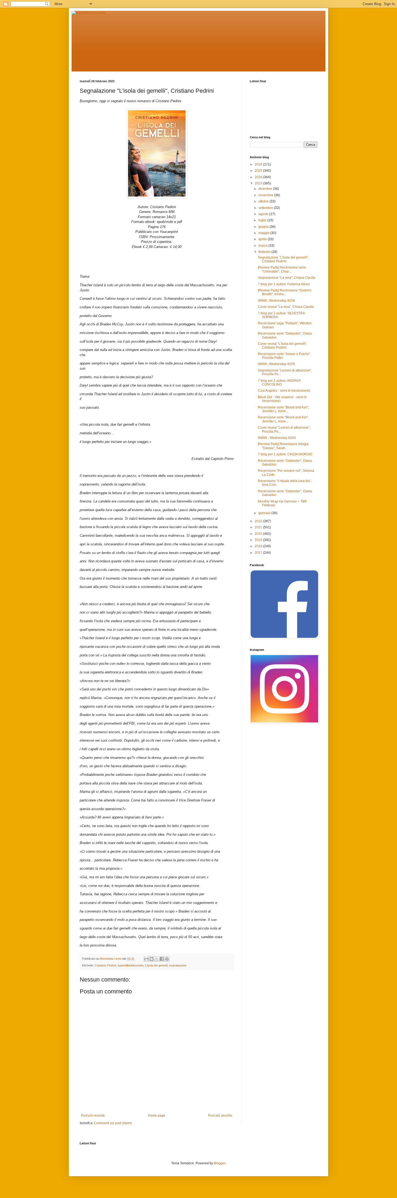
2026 (259, 164)
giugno (264, 227)
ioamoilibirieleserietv (130, 965)
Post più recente (93, 1115)
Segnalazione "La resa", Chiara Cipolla (286, 278)
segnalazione (177, 965)
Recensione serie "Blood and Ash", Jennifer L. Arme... (283, 409)
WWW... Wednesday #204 (277, 438)
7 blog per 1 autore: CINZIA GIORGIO (285, 454)
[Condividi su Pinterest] (167, 959)
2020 (259, 534)
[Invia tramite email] (146, 959)
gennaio (264, 513)
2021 (259, 527)
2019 (259, 540)
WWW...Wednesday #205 (276, 364)
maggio (264, 233)
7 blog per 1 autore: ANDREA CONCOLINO (279, 382)
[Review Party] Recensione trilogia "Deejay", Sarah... (283, 446)
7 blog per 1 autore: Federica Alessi (284, 284)
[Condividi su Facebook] (161, 959)
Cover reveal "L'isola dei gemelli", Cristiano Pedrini (282, 345)
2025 (259, 171)
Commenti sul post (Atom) (113, 1123)
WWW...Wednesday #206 (276, 300)
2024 (259, 177)
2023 (259, 183)
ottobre (264, 201)
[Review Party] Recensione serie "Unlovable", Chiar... (282, 269)
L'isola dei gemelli (156, 965)
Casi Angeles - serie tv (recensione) (284, 391)
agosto (263, 214)
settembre (266, 208)
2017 (259, 553)
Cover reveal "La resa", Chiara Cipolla (286, 307)
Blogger (219, 1163)
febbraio (264, 252)
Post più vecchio (220, 1115)
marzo (263, 245)
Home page (156, 1115)
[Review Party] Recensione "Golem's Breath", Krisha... (284, 292)
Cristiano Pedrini (105, 965)
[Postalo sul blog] (151, 959)
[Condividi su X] (156, 959)
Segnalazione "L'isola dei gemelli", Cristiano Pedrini (283, 259)
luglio (262, 220)
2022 (259, 521)
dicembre (265, 189)
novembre (266, 195)
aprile (263, 239)
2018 (259, 546)
